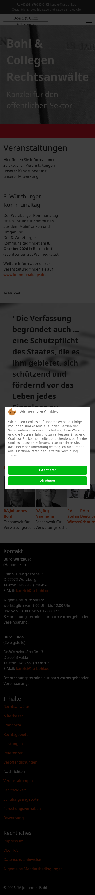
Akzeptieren (47, 470)
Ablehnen (47, 480)
